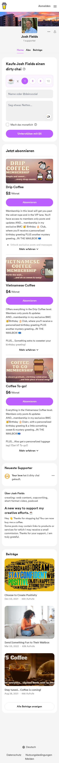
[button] (55, 6)
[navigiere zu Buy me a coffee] (4, 6)
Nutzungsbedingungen (39, 754)
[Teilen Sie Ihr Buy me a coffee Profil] (54, 31)
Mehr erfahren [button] (27, 249)
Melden (29, 758)
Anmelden (44, 6)
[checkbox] (19, 124)
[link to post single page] (29, 579)
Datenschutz (14, 754)
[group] (29, 206)
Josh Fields (29, 37)
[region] (29, 99)
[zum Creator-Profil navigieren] (29, 25)
